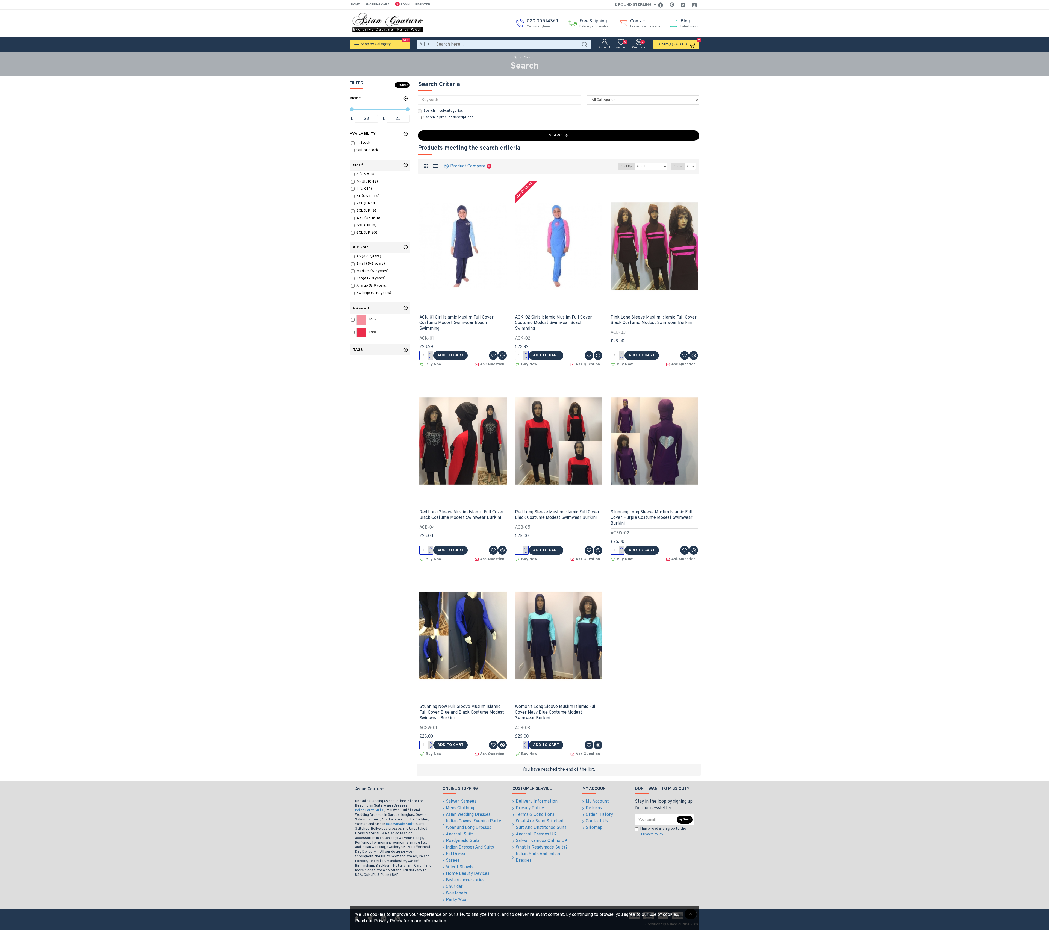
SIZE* (358, 165)
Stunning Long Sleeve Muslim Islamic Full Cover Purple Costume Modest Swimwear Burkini (652, 518)
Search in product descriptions (448, 117)
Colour (361, 308)
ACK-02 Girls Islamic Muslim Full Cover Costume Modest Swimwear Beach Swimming (553, 323)
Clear (404, 85)
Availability (363, 133)
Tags (358, 350)
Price (355, 98)
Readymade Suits (400, 824)
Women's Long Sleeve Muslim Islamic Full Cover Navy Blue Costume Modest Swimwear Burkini (556, 712)
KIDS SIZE (362, 247)
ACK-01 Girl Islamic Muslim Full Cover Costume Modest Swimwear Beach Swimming (456, 323)
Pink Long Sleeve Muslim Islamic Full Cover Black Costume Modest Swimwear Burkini (654, 320)
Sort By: (626, 166)
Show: (678, 166)
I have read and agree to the (663, 832)
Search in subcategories (443, 111)
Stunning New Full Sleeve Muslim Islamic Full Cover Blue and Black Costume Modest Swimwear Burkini (461, 712)
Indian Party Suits (369, 810)
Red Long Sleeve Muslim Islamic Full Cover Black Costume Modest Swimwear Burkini (461, 515)
